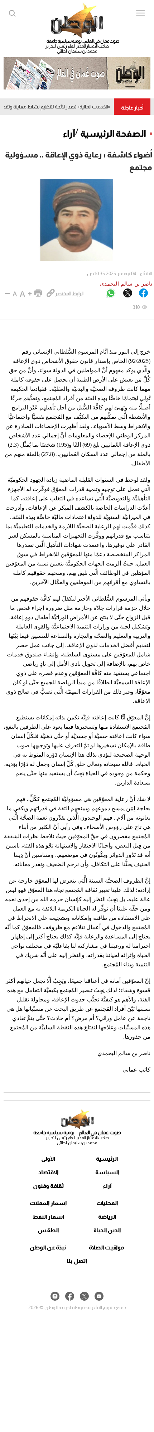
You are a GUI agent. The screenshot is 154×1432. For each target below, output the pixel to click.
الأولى (48, 1159)
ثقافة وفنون (48, 1186)
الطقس (48, 1230)
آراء (69, 133)
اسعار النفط (48, 1217)
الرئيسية (107, 1159)
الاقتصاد (48, 1172)
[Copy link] (50, 293)
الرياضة (107, 1217)
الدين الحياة (107, 1230)
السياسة (107, 1172)
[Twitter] (127, 293)
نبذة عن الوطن (48, 1247)
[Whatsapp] (110, 293)
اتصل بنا (77, 1261)
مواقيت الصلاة (106, 1247)
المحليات (107, 1203)
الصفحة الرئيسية (113, 133)
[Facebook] (143, 293)
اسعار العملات (48, 1203)
